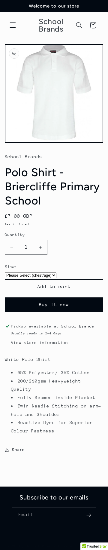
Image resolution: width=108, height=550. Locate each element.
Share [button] (18, 449)
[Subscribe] (89, 515)
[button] (13, 25)
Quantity (15, 234)
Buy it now (54, 304)
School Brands (42, 546)
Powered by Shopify (79, 546)
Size (10, 266)
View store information (39, 342)
